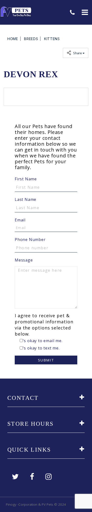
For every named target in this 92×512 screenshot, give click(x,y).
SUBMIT (46, 360)
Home (12, 39)
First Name (26, 179)
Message (24, 260)
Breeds (31, 39)
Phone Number (30, 239)
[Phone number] (72, 12)
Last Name (25, 199)
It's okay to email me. (41, 340)
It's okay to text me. (40, 348)
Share (77, 53)
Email (20, 220)
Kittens (52, 39)
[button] (85, 12)
